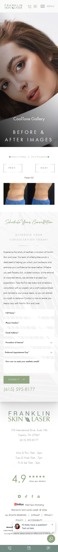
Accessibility (35, 520)
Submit (14, 379)
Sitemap (35, 515)
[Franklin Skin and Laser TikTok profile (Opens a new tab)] (26, 496)
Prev (13, 167)
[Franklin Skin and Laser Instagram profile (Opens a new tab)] (19, 496)
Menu (50, 6)
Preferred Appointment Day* (17, 352)
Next (45, 167)
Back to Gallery (19, 156)
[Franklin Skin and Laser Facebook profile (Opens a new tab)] (32, 496)
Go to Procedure (39, 156)
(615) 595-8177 (19, 389)
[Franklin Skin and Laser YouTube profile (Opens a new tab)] (38, 496)
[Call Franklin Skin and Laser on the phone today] (29, 6)
